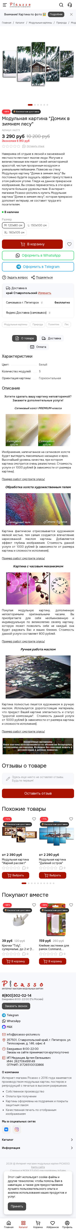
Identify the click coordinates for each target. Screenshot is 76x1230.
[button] (30, 105)
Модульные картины (40, 22)
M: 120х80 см (13, 225)
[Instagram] (16, 1129)
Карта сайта (38, 1167)
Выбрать (18, 875)
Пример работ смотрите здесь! (23, 641)
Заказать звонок (16, 1006)
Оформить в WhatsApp (41, 255)
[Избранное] (69, 244)
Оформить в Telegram (41, 267)
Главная (6, 22)
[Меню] (5, 5)
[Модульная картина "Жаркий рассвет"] (19, 833)
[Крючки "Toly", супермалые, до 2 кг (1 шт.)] (19, 919)
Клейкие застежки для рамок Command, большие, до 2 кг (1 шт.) (54, 947)
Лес (67, 324)
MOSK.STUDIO (31, 1170)
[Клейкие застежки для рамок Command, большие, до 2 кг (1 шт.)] (56, 919)
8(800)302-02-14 (16, 995)
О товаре (27, 338)
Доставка (54, 338)
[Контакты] (69, 5)
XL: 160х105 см (14, 232)
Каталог (20, 22)
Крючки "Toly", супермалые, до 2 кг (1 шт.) (17, 947)
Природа (61, 22)
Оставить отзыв (38, 793)
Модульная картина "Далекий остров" (52, 861)
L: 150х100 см (37, 225)
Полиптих (53, 324)
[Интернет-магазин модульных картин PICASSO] (20, 5)
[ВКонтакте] (6, 1129)
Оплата (41, 347)
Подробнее (56, 14)
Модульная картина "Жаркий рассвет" (15, 861)
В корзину (35, 244)
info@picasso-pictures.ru (23, 1034)
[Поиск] (61, 5)
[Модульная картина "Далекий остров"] (56, 833)
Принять (17, 1206)
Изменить (44, 293)
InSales (62, 1170)
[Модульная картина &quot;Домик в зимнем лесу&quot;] (38, 64)
